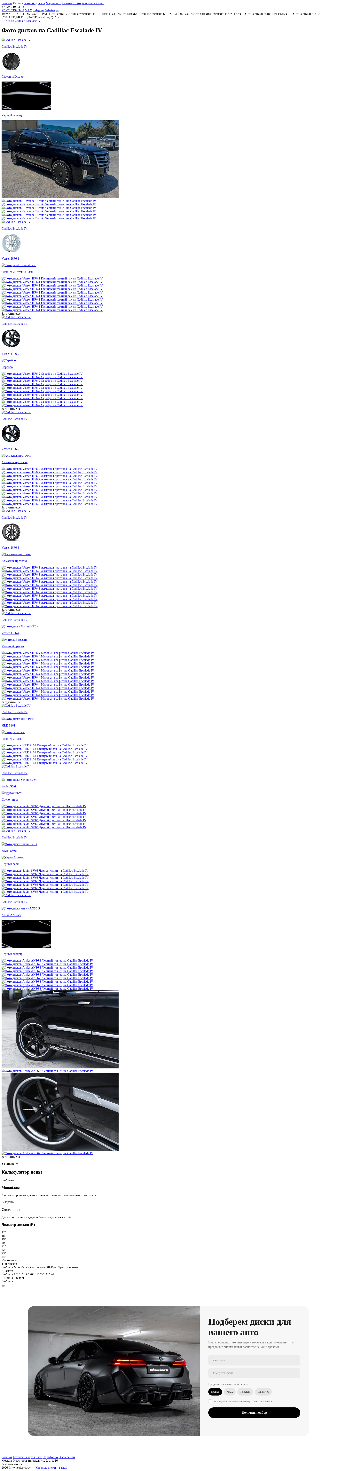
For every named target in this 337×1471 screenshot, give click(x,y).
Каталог (18, 1457)
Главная (7, 1457)
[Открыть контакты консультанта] (3, 1285)
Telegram (38, 10)
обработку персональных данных (256, 1401)
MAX (28, 10)
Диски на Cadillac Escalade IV (21, 20)
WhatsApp (52, 10)
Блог (38, 1457)
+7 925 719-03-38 (13, 10)
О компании (67, 1457)
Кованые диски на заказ (51, 1467)
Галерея (29, 1457)
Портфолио (81, 3)
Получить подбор (254, 1412)
